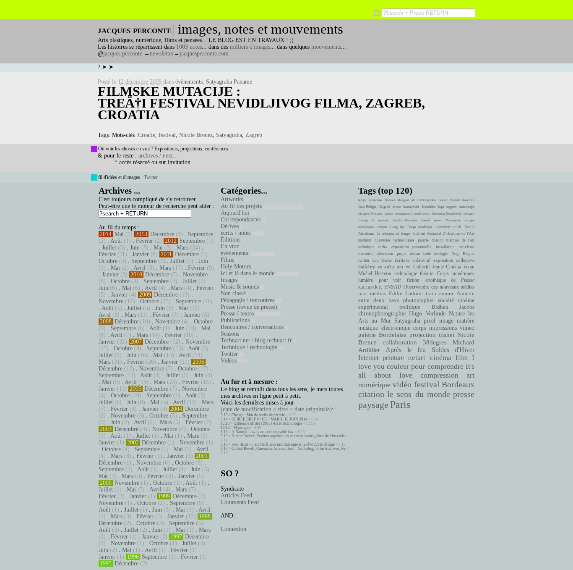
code (427, 253)
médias (378, 294)
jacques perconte (122, 53)
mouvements (326, 47)
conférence (422, 213)
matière (465, 320)
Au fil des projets (242, 206)
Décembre (162, 234)
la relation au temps (394, 233)
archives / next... (158, 155)
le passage (380, 220)
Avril (139, 268)
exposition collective (454, 260)
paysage (373, 405)
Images (230, 280)
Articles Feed (236, 495)
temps (362, 200)
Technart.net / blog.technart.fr (257, 340)
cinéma (440, 358)
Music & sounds (240, 287)
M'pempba (242, 428)
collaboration (400, 342)
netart (416, 358)
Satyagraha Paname (229, 82)
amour (446, 294)
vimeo (467, 327)
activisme (466, 247)
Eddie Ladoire (405, 294)
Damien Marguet (397, 200)
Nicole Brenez (196, 135)
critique (382, 227)
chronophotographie (382, 313)
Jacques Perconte (370, 213)
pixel (429, 321)
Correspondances (241, 219)
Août (116, 241)
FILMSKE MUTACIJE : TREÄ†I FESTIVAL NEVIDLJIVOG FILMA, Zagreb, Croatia (261, 103)
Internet (368, 358)
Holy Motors (237, 266)
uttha (382, 247)
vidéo (402, 384)
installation (445, 247)
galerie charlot (430, 240)
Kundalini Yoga (433, 207)
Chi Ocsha (382, 260)
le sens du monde (418, 394)
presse (463, 394)
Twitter (151, 177)
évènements (189, 82)
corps (419, 327)
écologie (441, 253)
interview (443, 227)
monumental (403, 213)
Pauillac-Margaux (405, 220)
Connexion (233, 529)
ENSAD (392, 287)
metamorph (466, 207)
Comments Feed (240, 502)
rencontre (365, 253)
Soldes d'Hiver (453, 349)
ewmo (397, 207)
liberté (425, 220)
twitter (363, 260)
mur (362, 294)
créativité (421, 260)
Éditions (231, 239)
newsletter (162, 53)
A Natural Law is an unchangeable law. (263, 432)
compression (439, 375)
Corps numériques (455, 273)
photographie (418, 300)
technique (366, 247)
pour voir (390, 280)
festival (167, 135)
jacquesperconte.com (204, 53)
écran (469, 266)
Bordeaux (458, 384)
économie (375, 200)
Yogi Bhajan (463, 253)
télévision (385, 253)
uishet (446, 334)
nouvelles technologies (394, 240)
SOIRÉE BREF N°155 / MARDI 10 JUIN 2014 (269, 419)
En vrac (231, 246)
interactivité (411, 207)
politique (409, 307)
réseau (415, 253)
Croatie (146, 135)
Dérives (230, 226)
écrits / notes (236, 233)
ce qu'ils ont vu (394, 266)
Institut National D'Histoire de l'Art (443, 233)
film (462, 358)
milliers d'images (250, 47)
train (431, 294)
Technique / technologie (250, 347)
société (446, 300)
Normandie (453, 220)
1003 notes (189, 47)
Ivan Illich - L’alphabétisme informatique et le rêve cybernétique (283, 444)
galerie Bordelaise (382, 334)
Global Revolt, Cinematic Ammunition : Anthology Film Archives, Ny (289, 449)
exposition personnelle (411, 247)
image (446, 321)
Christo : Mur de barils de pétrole (258, 415)
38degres (435, 342)
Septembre (200, 234)
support (451, 207)
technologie (405, 273)
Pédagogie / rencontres (248, 300)
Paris (400, 404)
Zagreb (253, 135)
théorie (426, 273)
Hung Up (397, 227)
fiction (413, 280)
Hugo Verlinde (427, 313)
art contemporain (424, 200)
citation (371, 394)
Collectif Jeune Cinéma (437, 266)
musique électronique (384, 327)
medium (364, 240)
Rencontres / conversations (253, 327)
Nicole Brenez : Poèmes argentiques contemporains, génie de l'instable (288, 436)
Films (228, 260)
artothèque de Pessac (449, 280)
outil (457, 227)
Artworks (233, 199)
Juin (135, 247)
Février (144, 241)
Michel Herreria (374, 273)
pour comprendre (437, 366)
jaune (437, 220)
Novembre (195, 274)
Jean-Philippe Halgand (374, 207)
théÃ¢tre (366, 266)
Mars (182, 247)
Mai (119, 234)
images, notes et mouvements (260, 29)
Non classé (234, 293)
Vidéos (229, 360)
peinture (393, 358)
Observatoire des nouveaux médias (439, 287)
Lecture (469, 213)
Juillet (109, 247)
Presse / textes (238, 313)
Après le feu (405, 349)
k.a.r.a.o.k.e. (370, 287)
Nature (457, 313)
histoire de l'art (460, 240)
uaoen (389, 213)
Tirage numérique (420, 227)
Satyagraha (229, 135)
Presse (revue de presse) (250, 307)
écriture (402, 260)
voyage (363, 220)
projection (422, 334)
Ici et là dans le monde (248, 273)
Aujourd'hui (236, 213)
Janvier (140, 254)
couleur (398, 366)
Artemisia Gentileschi (447, 213)
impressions (443, 327)
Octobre (108, 261)
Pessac (443, 200)
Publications (236, 320)
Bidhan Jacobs (453, 307)
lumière (365, 280)
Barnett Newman (462, 200)
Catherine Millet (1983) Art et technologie (268, 423)
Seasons (231, 334)
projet (401, 253)
